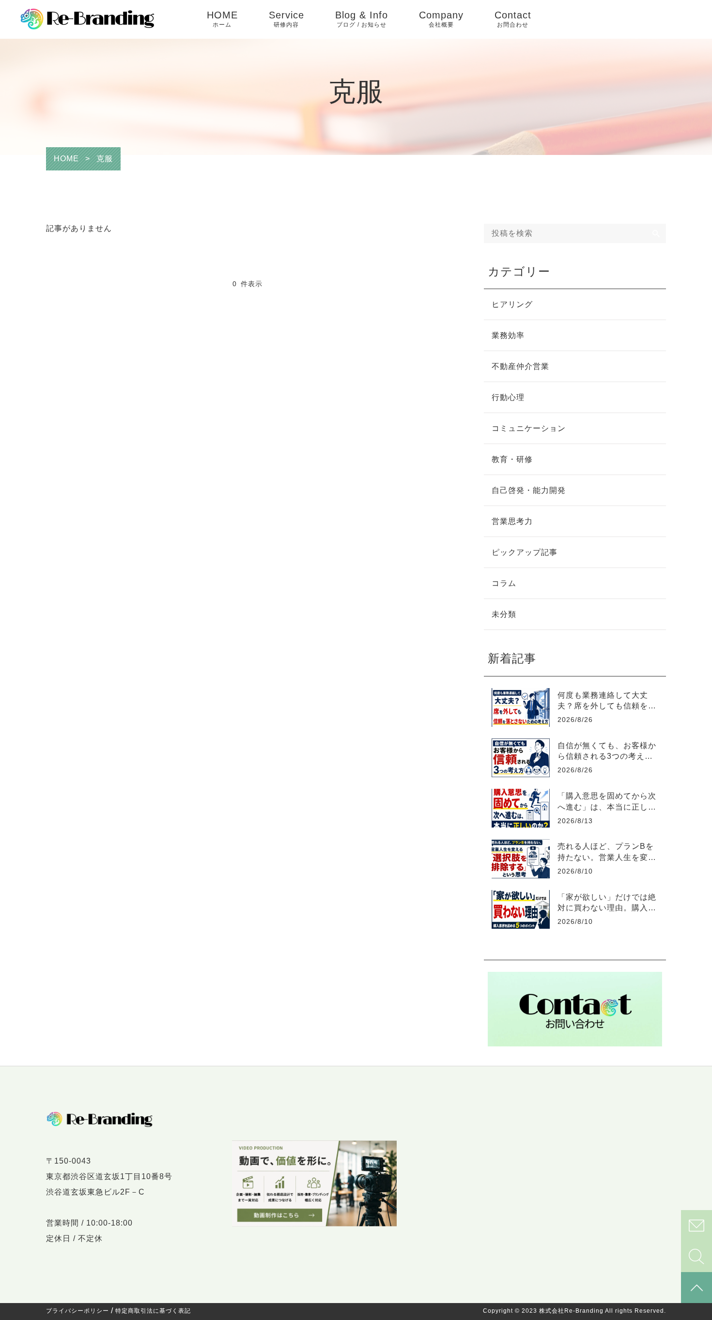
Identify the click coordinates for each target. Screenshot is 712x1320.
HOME (222, 19)
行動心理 (508, 397)
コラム (504, 583)
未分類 (504, 614)
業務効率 (508, 335)
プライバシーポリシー (77, 1311)
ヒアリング (512, 304)
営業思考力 (512, 521)
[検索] (656, 233)
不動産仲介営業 (520, 366)
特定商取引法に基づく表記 (153, 1311)
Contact (513, 19)
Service (286, 19)
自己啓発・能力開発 (529, 490)
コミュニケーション (529, 428)
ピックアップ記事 (524, 552)
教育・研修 (512, 459)
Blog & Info (361, 19)
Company (441, 19)
